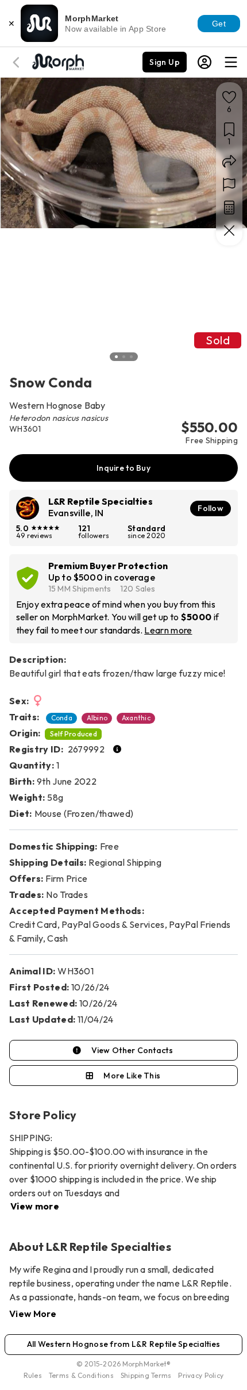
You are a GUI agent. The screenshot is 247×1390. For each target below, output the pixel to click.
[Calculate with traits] (229, 207)
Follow (210, 508)
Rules (33, 1375)
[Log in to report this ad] (229, 184)
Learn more (168, 630)
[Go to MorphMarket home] (57, 61)
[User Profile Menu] (204, 62)
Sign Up (164, 62)
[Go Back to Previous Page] (18, 62)
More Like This (131, 1075)
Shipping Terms (146, 1375)
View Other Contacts (132, 1050)
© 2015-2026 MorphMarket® (123, 1364)
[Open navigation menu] (230, 62)
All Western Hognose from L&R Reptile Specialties (123, 1344)
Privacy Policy (200, 1375)
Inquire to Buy (123, 468)
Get (219, 23)
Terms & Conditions (81, 1375)
